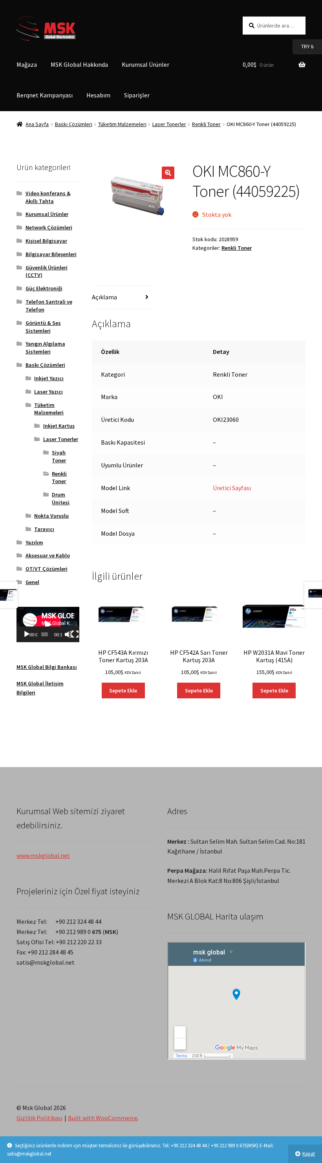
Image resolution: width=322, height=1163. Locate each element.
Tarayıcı (44, 529)
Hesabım (98, 95)
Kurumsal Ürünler (145, 64)
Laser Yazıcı (48, 391)
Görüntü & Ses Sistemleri (43, 326)
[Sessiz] (68, 634)
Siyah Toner (59, 456)
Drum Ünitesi (61, 498)
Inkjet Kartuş (59, 425)
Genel (32, 582)
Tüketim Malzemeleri (122, 124)
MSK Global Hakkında (79, 64)
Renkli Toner (206, 124)
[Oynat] (27, 634)
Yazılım (34, 542)
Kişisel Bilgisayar (46, 240)
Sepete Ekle (123, 690)
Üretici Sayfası (232, 488)
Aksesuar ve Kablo (48, 555)
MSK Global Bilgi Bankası (46, 666)
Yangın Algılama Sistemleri (45, 347)
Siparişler (137, 95)
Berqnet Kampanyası (44, 95)
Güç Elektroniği (44, 288)
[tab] (123, 297)
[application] (47, 624)
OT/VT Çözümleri (47, 568)
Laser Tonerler (169, 124)
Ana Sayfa (37, 124)
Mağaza (26, 64)
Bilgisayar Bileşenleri (51, 254)
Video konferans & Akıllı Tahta (48, 197)
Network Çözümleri (49, 227)
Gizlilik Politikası (39, 1118)
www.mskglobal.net (43, 855)
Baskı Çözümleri (73, 124)
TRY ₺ (303, 46)
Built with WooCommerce (102, 1118)
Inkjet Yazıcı (49, 378)
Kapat (308, 1153)
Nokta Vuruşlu (51, 515)
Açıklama (104, 297)
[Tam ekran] (75, 634)
